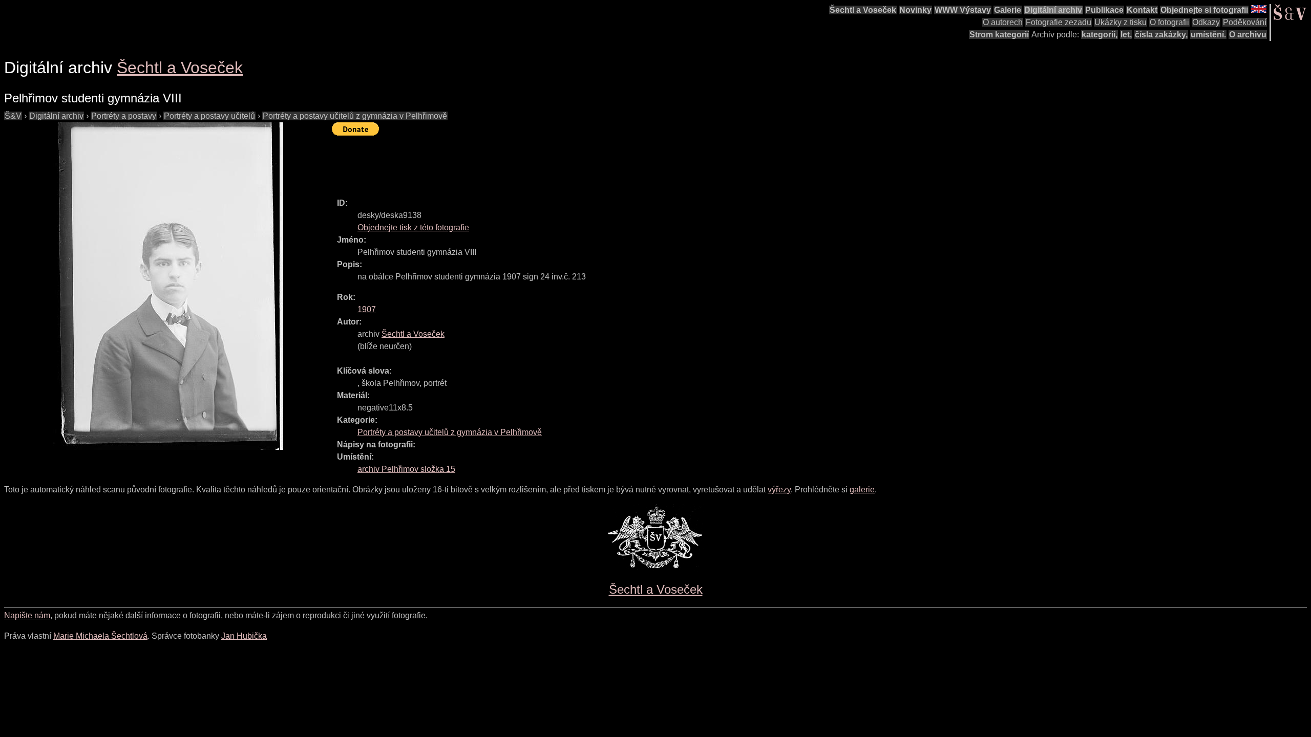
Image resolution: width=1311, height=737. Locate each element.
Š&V (13, 116)
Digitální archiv (1053, 10)
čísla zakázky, (1161, 34)
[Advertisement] (518, 162)
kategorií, (1099, 34)
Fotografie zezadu (1058, 22)
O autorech (1003, 22)
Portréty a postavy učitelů (209, 116)
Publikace (1104, 10)
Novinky (915, 10)
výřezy (779, 489)
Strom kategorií (999, 34)
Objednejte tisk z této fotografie (413, 227)
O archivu (1247, 34)
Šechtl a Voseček (863, 10)
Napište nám (27, 615)
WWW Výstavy (963, 10)
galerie (862, 489)
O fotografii (1169, 22)
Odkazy (1206, 22)
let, (1126, 34)
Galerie (1007, 10)
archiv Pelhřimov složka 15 (406, 469)
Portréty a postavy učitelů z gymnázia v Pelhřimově (355, 116)
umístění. (1208, 34)
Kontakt (1142, 10)
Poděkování (1244, 22)
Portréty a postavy (123, 116)
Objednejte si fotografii (1204, 10)
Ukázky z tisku (1120, 22)
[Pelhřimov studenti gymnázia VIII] (168, 286)
